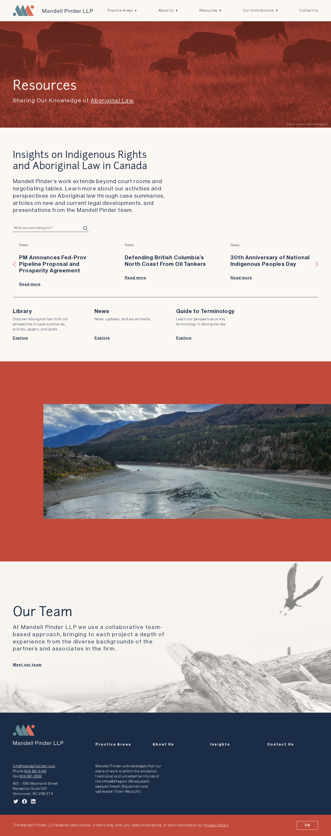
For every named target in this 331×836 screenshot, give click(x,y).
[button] (14, 264)
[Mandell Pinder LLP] (53, 10)
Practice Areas (120, 10)
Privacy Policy (216, 825)
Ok (307, 825)
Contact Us (308, 10)
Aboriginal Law (112, 100)
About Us (166, 10)
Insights (220, 744)
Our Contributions (258, 10)
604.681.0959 (31, 776)
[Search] (85, 228)
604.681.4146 (35, 771)
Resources (208, 10)
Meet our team (27, 665)
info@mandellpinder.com (34, 766)
